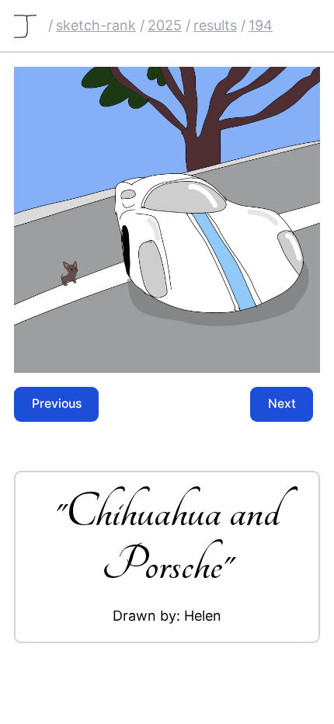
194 (261, 25)
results (215, 25)
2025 (165, 25)
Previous (57, 403)
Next (282, 403)
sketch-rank (96, 25)
